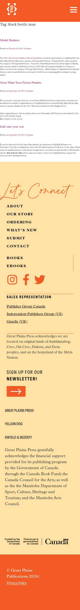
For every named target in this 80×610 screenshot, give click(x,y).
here (64, 153)
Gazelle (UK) (17, 322)
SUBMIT (16, 238)
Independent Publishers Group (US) (35, 314)
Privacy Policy (17, 583)
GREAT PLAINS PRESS (19, 410)
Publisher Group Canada (26, 306)
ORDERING (19, 222)
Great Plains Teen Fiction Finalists (20, 83)
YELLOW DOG (13, 423)
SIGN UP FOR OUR (25, 375)
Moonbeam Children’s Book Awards (23, 58)
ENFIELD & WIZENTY (18, 437)
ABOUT (15, 206)
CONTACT (18, 246)
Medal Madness (10, 40)
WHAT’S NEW (22, 230)
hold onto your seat (12, 127)
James (28, 49)
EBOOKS (16, 266)
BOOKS (15, 258)
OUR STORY (20, 214)
